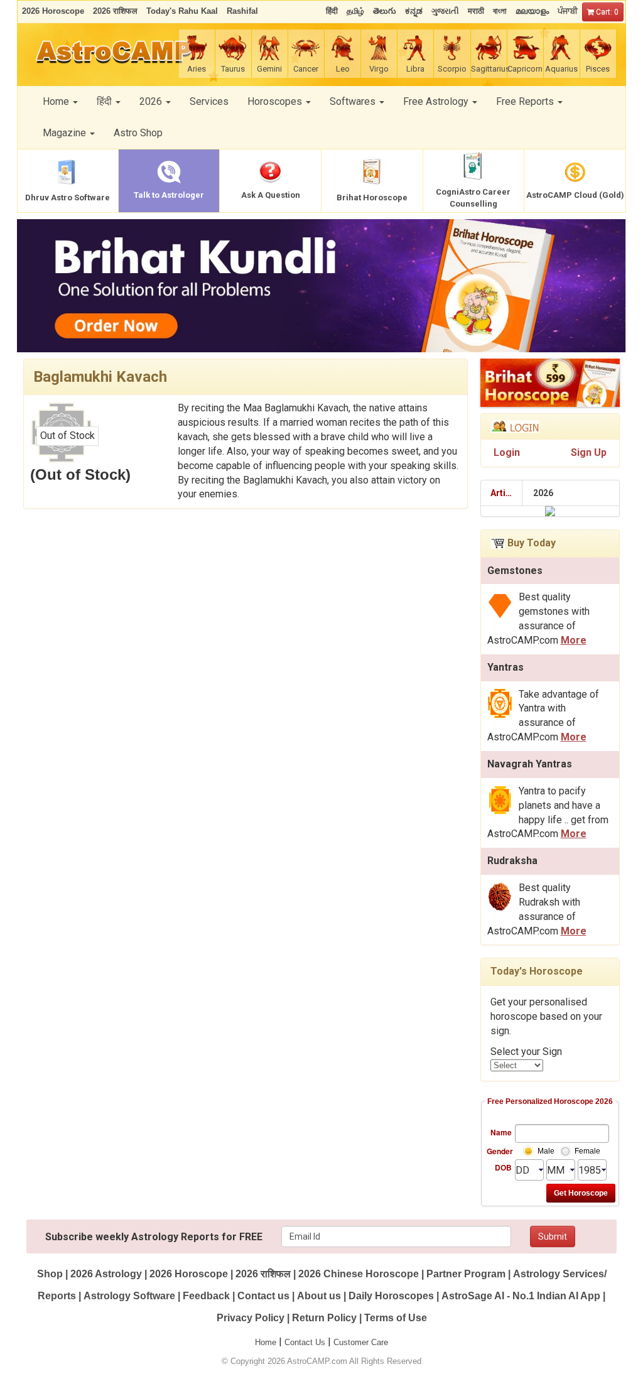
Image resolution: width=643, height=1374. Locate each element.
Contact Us (304, 1342)
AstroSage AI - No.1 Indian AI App (520, 1295)
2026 (543, 493)
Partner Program (467, 1274)
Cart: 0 (606, 12)
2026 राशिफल (263, 1274)
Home (265, 1342)
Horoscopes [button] (276, 101)
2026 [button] (152, 101)
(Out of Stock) (80, 474)
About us (319, 1295)
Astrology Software (129, 1295)
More (573, 640)
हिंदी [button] (105, 101)
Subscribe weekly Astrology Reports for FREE (153, 1237)
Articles (506, 493)
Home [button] (57, 101)
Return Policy (324, 1317)
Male (546, 1151)
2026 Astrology (106, 1274)
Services (209, 101)
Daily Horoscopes (391, 1295)
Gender (499, 1151)
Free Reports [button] (526, 101)
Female (587, 1151)
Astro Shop (138, 133)
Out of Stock (67, 435)
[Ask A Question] (321, 285)
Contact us (263, 1295)
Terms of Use (395, 1317)
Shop (50, 1274)
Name (501, 1132)
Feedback (206, 1295)
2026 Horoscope (188, 1274)
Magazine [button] (66, 133)
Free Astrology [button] (437, 101)
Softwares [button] (354, 101)
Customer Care (360, 1342)
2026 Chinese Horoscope (358, 1274)
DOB (503, 1167)
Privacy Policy (250, 1317)
